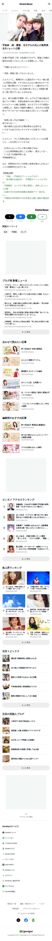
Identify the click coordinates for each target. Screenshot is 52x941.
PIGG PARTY (9, 865)
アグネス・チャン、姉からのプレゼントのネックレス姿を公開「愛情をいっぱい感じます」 (27, 286)
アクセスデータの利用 (26, 913)
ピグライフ (8, 875)
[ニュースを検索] (49, 4)
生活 (43, 10)
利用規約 (15, 908)
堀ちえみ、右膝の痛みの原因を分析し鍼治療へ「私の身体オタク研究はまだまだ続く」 (27, 304)
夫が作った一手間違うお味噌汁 (23, 740)
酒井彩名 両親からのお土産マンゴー (25, 758)
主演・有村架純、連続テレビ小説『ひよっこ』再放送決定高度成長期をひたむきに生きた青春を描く (39, 635)
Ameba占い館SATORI (12, 881)
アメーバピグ (9, 859)
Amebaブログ (10, 849)
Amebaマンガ (10, 870)
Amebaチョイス (10, 832)
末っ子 (23, 232)
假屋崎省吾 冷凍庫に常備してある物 (25, 749)
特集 (35, 10)
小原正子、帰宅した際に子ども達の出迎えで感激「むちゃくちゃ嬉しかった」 (27, 295)
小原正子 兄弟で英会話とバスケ (23, 721)
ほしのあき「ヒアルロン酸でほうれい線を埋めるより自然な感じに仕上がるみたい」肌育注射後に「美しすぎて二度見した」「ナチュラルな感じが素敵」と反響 (32, 518)
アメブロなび (9, 886)
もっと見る (26, 332)
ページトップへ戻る (26, 817)
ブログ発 (26, 10)
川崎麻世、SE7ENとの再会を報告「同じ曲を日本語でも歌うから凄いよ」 (27, 322)
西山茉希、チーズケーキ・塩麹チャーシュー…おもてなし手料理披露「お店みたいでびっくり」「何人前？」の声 (33, 548)
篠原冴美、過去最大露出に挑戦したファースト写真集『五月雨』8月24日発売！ (39, 611)
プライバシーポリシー (31, 908)
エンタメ (15, 10)
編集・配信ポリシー (27, 903)
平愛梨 (14, 232)
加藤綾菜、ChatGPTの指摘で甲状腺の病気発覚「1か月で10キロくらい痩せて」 (32, 505)
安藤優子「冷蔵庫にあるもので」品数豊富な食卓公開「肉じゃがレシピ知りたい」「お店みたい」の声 (32, 527)
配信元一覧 (12, 903)
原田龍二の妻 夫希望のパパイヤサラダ (25, 730)
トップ (4, 10)
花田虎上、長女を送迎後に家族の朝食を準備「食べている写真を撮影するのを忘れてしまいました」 (27, 313)
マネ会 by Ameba (11, 843)
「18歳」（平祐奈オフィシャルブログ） (21, 176)
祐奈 (5, 232)
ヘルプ (41, 903)
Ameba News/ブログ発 (27, 53)
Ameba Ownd (10, 854)
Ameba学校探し (10, 891)
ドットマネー (9, 838)
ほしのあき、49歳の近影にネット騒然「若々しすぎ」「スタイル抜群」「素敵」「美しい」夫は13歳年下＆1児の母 (32, 538)
